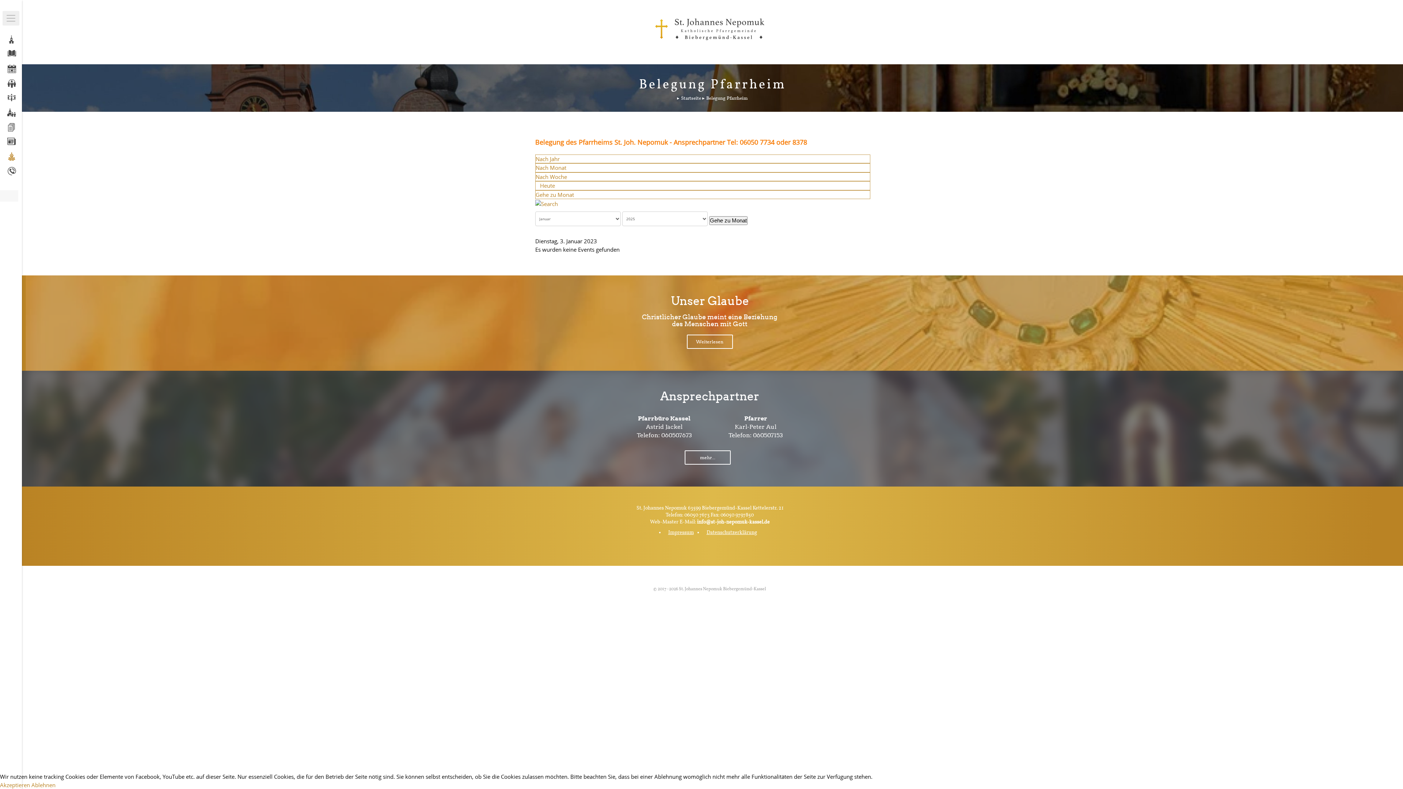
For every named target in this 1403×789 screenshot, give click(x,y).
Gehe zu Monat (555, 194)
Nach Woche (551, 176)
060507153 (768, 435)
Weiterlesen (709, 341)
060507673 (676, 435)
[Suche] (546, 203)
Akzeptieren (15, 785)
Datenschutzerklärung (732, 532)
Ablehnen (43, 785)
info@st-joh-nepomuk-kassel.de (733, 522)
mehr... (707, 457)
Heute (547, 185)
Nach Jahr (548, 159)
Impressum (681, 532)
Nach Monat (551, 167)
